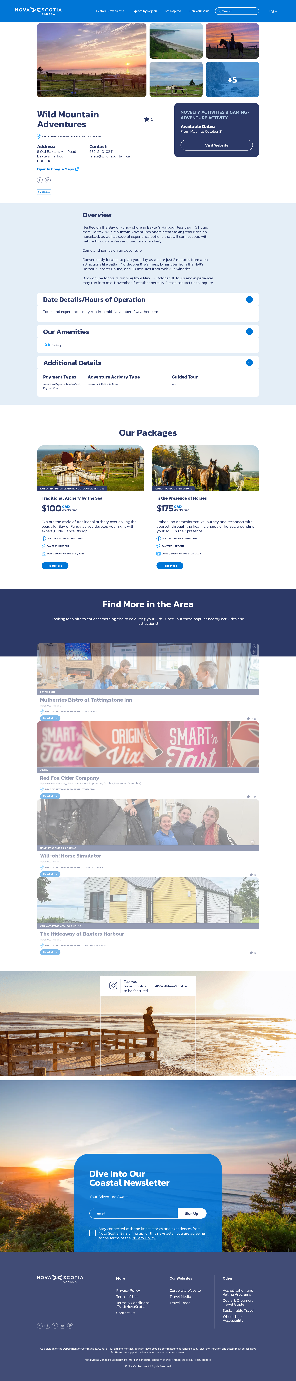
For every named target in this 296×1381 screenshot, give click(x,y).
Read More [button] (55, 566)
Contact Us (125, 1313)
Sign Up (191, 1213)
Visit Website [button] (216, 145)
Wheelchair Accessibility (233, 1318)
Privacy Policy (144, 1238)
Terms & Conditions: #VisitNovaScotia (133, 1304)
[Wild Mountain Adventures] (91, 60)
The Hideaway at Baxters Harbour (82, 934)
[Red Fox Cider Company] (148, 744)
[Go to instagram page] (48, 182)
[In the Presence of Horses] (205, 468)
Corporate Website (185, 1290)
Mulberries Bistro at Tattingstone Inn (86, 700)
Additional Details (72, 362)
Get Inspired (173, 11)
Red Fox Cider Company (69, 778)
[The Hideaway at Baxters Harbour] (148, 900)
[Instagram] (113, 988)
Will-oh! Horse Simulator (70, 856)
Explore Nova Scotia (110, 11)
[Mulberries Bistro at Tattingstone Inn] (148, 666)
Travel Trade (180, 1303)
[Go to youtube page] (62, 1326)
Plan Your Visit (199, 11)
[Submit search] (219, 11)
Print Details (44, 192)
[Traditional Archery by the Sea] (90, 468)
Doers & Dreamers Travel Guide (238, 1302)
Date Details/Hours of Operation (94, 299)
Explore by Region (144, 11)
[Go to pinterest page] (70, 1326)
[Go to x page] (55, 1326)
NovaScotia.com (137, 1366)
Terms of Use (127, 1296)
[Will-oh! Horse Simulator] (148, 822)
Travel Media (180, 1296)
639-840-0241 (101, 151)
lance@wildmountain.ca (109, 156)
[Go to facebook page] (40, 182)
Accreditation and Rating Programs (238, 1292)
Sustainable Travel (238, 1310)
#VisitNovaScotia (171, 986)
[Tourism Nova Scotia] (38, 9)
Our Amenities (66, 331)
